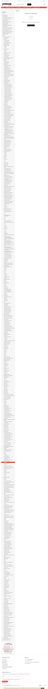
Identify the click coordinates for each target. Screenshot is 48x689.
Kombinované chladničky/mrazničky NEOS (8, 129)
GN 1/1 (5, 229)
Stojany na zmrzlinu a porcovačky (9, 517)
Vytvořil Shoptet (43, 685)
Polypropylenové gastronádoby (8, 529)
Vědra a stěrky (6, 602)
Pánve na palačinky (7, 573)
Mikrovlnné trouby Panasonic (8, 316)
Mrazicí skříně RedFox (7, 182)
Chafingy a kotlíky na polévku (8, 497)
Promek (5, 453)
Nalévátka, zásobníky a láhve (8, 492)
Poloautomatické (6, 370)
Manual (5, 227)
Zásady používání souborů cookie (7, 667)
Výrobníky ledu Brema (7, 96)
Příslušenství (6, 233)
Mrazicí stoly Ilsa (6, 105)
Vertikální (5, 338)
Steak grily (5, 369)
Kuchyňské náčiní (6, 538)
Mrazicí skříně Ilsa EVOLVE (8, 181)
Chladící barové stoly (7, 457)
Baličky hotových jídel (7, 359)
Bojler (5, 269)
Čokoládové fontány (7, 374)
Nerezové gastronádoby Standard (9, 524)
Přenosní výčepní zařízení (7, 459)
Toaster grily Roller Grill (7, 311)
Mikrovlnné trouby (6, 314)
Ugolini (5, 474)
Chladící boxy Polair (7, 145)
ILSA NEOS (5, 77)
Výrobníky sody (6, 463)
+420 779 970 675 (29, 660)
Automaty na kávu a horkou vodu (9, 502)
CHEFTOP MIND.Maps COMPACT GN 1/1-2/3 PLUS (9, 243)
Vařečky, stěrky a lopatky (7, 543)
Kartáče (5, 578)
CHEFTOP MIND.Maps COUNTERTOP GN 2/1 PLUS (8, 237)
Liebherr (5, 155)
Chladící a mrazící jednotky (8, 150)
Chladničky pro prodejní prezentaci (9, 124)
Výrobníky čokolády (6, 472)
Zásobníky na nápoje (7, 499)
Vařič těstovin (6, 363)
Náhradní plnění (4, 662)
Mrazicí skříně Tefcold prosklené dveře (8, 174)
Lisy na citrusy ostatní (7, 445)
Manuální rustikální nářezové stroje (9, 340)
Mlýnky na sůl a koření (7, 557)
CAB (4, 452)
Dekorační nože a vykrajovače (8, 562)
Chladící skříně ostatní (7, 142)
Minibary (5, 156)
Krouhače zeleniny (6, 385)
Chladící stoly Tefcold (7, 69)
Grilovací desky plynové (7, 290)
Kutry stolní (5, 389)
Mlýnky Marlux (6, 558)
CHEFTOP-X (6, 228)
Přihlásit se (5, 681)
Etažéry (5, 518)
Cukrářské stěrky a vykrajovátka (8, 509)
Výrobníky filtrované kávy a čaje (8, 626)
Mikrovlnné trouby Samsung (8, 315)
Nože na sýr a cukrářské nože (8, 566)
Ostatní (5, 354)
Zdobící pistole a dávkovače (8, 507)
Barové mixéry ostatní (7, 440)
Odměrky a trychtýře (7, 542)
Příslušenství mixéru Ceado (8, 436)
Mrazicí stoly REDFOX (7, 120)
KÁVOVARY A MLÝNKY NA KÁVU (8, 622)
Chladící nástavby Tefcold (8, 197)
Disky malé (5, 383)
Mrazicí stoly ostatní (7, 111)
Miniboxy (5, 147)
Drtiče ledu (5, 448)
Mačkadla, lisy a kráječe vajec (8, 548)
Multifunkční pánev (6, 368)
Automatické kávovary (7, 623)
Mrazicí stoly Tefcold (7, 109)
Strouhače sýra (6, 425)
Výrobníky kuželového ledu (8, 85)
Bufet (4, 493)
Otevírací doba (4, 659)
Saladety (5, 60)
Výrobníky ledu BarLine (7, 91)
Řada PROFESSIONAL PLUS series (9, 328)
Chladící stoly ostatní (7, 81)
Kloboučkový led (6, 100)
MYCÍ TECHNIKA (5, 16)
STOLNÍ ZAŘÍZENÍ (5, 20)
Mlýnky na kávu (6, 627)
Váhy (4, 301)
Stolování (5, 478)
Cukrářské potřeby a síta (7, 512)
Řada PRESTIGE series (7, 410)
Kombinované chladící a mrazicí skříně (8, 167)
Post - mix (5, 464)
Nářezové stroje (6, 333)
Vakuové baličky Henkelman (8, 330)
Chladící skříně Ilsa (6, 125)
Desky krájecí (6, 553)
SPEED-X (5, 232)
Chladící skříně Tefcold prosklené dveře (9, 138)
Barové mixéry (6, 431)
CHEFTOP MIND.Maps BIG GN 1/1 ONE (9, 245)
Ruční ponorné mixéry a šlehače (8, 394)
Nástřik (5, 270)
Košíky (5, 503)
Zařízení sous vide (6, 344)
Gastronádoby (6, 522)
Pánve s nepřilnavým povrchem (8, 574)
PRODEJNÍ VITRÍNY (6, 632)
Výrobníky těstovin (6, 360)
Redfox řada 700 (6, 607)
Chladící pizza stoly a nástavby (8, 195)
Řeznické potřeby (6, 587)
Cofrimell (5, 454)
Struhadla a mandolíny (7, 552)
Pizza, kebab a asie (5, 637)
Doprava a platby (4, 660)
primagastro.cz (28, 663)
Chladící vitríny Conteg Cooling (8, 636)
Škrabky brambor (6, 405)
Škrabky (5, 563)
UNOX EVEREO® (6, 265)
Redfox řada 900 (6, 608)
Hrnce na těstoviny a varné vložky (9, 482)
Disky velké (5, 384)
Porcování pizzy (6, 582)
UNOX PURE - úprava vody (8, 255)
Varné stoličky (6, 616)
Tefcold (5, 205)
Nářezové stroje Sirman (7, 336)
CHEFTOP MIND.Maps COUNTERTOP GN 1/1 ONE (8, 247)
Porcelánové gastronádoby (8, 527)
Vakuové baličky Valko (7, 329)
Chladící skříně (6, 121)
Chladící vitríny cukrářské (7, 187)
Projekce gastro (4, 668)
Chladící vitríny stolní (7, 191)
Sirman (5, 403)
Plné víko (5, 207)
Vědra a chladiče (6, 488)
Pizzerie (5, 577)
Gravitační (5, 335)
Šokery (5, 157)
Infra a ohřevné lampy (7, 631)
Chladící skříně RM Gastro (7, 141)
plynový (5, 275)
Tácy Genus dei (6, 601)
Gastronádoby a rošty (7, 254)
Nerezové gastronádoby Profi (8, 523)
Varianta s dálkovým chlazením (8, 74)
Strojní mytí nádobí (6, 618)
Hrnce (5, 479)
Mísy (4, 539)
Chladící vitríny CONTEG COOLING (9, 186)
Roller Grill (5, 286)
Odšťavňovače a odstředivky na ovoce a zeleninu (8, 447)
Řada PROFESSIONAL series (8, 414)
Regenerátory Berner (7, 279)
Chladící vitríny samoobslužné (8, 192)
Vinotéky (5, 152)
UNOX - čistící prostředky (7, 256)
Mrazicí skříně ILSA (7, 175)
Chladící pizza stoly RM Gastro (8, 201)
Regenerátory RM (6, 276)
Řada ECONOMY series (7, 325)
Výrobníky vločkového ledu (8, 95)
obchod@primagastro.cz (30, 659)
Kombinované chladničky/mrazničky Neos (8, 180)
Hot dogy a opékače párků (7, 291)
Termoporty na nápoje (7, 598)
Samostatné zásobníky (7, 90)
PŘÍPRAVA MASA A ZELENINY (7, 21)
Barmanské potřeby (7, 483)
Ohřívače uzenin (6, 364)
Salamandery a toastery (7, 306)
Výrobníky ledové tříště (7, 89)
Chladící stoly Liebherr (7, 72)
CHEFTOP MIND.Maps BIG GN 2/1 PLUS (9, 235)
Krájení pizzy (6, 583)
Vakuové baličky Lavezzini (8, 320)
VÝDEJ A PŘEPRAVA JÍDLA (6, 30)
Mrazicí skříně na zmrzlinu (8, 169)
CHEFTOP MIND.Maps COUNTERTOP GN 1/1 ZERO (8, 251)
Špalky (5, 588)
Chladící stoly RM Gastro (7, 65)
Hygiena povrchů (6, 621)
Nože (5, 561)
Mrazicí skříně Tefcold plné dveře (9, 172)
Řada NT (5, 46)
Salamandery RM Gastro (7, 310)
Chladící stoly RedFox (7, 80)
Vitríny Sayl (5, 373)
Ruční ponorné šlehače (7, 398)
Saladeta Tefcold (6, 61)
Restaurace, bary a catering (7, 36)
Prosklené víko (6, 206)
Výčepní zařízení (6, 458)
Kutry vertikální (6, 390)
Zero (5, 219)
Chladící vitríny (6, 185)
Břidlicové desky (6, 498)
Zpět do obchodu (31, 25)
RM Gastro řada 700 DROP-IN (8, 612)
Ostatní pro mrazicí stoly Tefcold (9, 110)
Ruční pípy (5, 462)
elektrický (5, 274)
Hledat (29, 4)
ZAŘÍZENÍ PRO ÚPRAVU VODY (7, 32)
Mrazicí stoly (5, 104)
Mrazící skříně (6, 165)
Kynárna (5, 280)
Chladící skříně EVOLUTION (8, 132)
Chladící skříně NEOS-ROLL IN (8, 131)
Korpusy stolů (6, 66)
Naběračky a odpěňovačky (8, 544)
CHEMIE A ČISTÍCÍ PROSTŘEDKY (7, 27)
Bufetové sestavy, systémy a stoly (9, 494)
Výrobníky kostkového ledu (8, 86)
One (4, 218)
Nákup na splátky (4, 661)
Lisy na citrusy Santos (7, 442)
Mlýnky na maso (6, 399)
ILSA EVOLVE (6, 79)
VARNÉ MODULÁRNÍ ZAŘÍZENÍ (7, 25)
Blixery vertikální (6, 393)
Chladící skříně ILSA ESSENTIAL (8, 126)
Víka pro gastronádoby (7, 533)
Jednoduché (6, 365)
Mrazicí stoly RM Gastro (7, 116)
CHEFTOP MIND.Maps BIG (8, 211)
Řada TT (5, 47)
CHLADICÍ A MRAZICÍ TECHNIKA (7, 17)
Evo (4, 161)
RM (4, 271)
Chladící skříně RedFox (7, 140)
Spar (4, 379)
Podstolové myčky (6, 40)
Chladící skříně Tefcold (7, 135)
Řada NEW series (6, 409)
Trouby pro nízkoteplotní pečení (8, 264)
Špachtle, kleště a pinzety (7, 547)
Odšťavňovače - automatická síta (8, 467)
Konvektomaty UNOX (7, 210)
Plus (5, 212)
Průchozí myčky (6, 41)
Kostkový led (6, 101)
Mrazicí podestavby (7, 119)
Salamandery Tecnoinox (7, 309)
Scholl (5, 350)
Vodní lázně (5, 345)
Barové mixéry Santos (7, 437)
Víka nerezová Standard (7, 534)
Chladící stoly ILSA (6, 76)
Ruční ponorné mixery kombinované (9, 395)
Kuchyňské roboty (6, 427)
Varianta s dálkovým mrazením (8, 114)
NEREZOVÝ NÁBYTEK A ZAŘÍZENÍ (7, 31)
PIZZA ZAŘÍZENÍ (5, 26)
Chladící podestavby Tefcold (8, 70)
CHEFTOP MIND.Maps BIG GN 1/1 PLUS (9, 239)
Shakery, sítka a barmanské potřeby (9, 484)
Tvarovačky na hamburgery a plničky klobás (9, 420)
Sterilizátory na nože (7, 568)
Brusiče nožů (6, 567)
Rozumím (42, 688)
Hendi (5, 355)
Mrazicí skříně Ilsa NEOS (7, 178)
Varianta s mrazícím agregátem (8, 115)
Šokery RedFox (6, 162)
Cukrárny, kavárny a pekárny (7, 638)
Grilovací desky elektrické (7, 289)
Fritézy (5, 284)
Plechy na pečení (6, 514)
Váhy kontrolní (6, 305)
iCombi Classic (6, 260)
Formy (5, 513)
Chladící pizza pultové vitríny (8, 196)
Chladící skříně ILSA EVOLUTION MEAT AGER (9, 134)
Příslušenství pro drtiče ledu (8, 449)
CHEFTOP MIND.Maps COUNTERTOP (7, 215)
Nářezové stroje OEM (7, 341)
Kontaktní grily (6, 295)
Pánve (5, 569)
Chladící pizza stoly (7, 200)
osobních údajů (17, 679)
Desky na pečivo (6, 504)
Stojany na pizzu (6, 586)
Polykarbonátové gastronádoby (8, 528)
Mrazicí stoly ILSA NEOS (7, 106)
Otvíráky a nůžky (6, 549)
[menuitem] (3, 7)
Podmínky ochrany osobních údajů (7, 666)
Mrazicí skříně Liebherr (7, 168)
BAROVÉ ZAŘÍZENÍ (5, 22)
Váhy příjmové (6, 304)
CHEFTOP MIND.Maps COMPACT (9, 222)
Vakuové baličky (6, 319)
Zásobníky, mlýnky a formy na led (9, 487)
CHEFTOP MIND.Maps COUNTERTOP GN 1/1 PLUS (8, 241)
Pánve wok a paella (7, 572)
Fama (5, 400)
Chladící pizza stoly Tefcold (8, 202)
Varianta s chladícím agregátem (9, 75)
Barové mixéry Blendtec (7, 432)
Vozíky (5, 597)
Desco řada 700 (6, 606)
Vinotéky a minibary (7, 151)
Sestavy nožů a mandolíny (8, 564)
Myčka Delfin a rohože (7, 489)
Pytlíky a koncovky (6, 508)
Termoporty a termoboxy (7, 596)
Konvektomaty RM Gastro (7, 266)
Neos (5, 160)
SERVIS (4, 35)
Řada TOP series (6, 324)
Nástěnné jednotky (6, 146)
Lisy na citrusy (6, 441)
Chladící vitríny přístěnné (7, 190)
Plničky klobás (6, 422)
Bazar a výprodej (5, 15)
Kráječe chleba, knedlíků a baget (8, 358)
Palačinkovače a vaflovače (7, 296)
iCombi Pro (5, 261)
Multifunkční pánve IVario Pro (8, 613)
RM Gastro (5, 281)
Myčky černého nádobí (7, 42)
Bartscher (5, 349)
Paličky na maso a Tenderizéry (8, 592)
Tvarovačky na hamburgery (8, 421)
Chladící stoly (6, 64)
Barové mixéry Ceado (7, 435)
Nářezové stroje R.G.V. (7, 334)
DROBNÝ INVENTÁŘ (6, 477)
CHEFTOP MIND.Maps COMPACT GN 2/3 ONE (9, 249)
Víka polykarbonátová (7, 537)
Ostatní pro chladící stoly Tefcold (9, 71)
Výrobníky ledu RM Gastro (8, 99)
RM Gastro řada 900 (7, 611)
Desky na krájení (6, 591)
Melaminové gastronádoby (8, 532)
